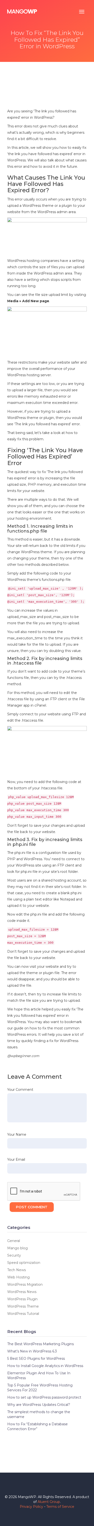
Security (14, 1255)
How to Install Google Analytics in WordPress (45, 1366)
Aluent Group (49, 1502)
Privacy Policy (31, 1506)
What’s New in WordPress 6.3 (32, 1351)
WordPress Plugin (22, 1299)
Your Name (16, 1134)
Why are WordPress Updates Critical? (38, 1404)
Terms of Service (60, 1506)
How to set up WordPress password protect (44, 1397)
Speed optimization (23, 1262)
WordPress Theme (23, 1306)
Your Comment (20, 1089)
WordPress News (21, 1292)
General (13, 1241)
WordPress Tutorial (23, 1313)
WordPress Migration (25, 1284)
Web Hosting (18, 1277)
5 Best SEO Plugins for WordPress (36, 1358)
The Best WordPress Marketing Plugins (40, 1344)
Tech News (16, 1270)
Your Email (16, 1159)
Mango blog (17, 1248)
